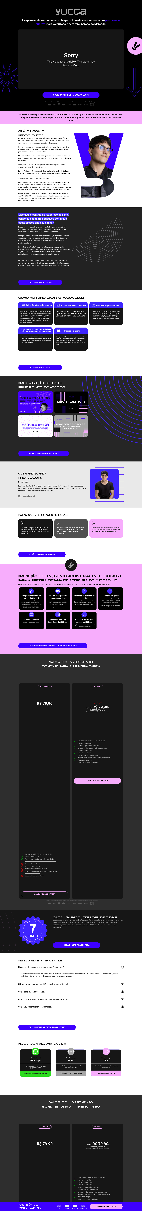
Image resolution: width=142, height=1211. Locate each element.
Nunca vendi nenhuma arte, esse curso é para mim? (41, 967)
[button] (71, 967)
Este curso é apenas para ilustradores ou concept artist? (43, 999)
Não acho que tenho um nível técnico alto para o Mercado (43, 984)
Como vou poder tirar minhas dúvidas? (35, 1007)
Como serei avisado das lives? (31, 992)
